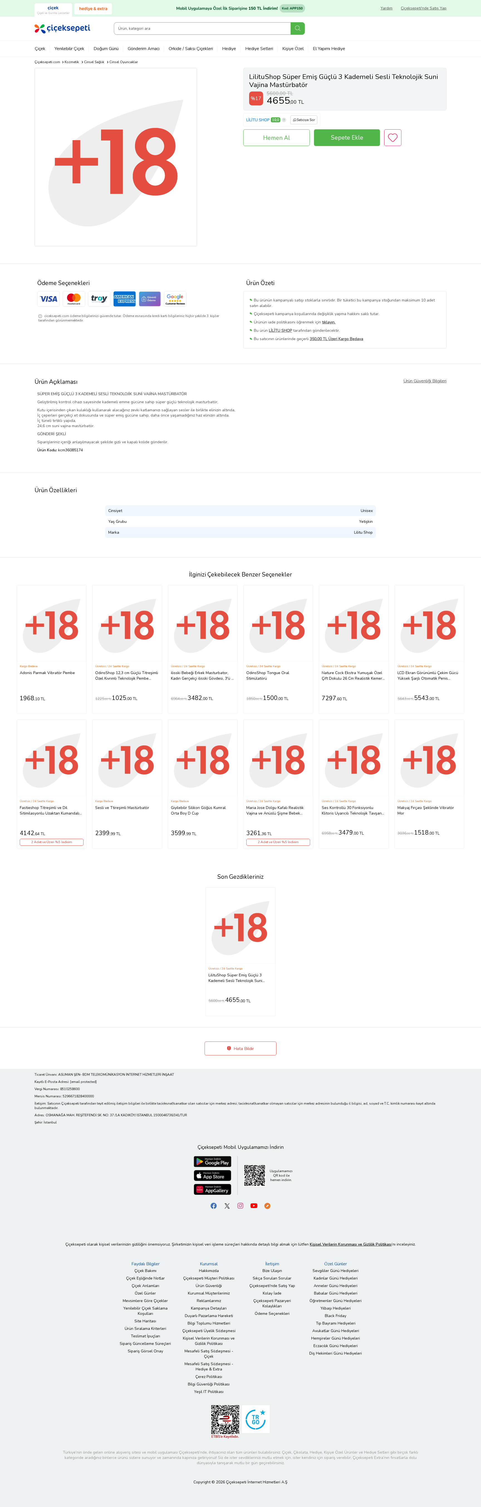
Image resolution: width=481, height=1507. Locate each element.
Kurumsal (209, 1264)
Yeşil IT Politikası (209, 1391)
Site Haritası (145, 1321)
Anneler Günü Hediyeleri (335, 1285)
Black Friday (335, 1315)
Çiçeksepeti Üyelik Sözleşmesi (208, 1330)
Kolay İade (272, 1293)
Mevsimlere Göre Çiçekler (145, 1300)
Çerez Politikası (208, 1376)
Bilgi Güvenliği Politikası (209, 1384)
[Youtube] (254, 1205)
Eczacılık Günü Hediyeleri (335, 1345)
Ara (298, 28)
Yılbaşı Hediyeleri (335, 1308)
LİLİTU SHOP (257, 120)
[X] (227, 1205)
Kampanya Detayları (209, 1308)
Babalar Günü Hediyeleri (335, 1293)
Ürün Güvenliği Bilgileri (424, 381)
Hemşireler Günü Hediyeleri (335, 1338)
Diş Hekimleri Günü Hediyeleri (335, 1353)
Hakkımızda (209, 1270)
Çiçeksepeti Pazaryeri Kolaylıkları (272, 1303)
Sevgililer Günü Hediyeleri (336, 1270)
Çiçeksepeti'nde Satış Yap (423, 8)
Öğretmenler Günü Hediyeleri (336, 1300)
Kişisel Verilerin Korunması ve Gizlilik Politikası (209, 1341)
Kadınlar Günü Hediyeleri (336, 1278)
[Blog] (267, 1205)
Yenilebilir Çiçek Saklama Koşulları (145, 1311)
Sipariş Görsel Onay (145, 1351)
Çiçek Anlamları (145, 1285)
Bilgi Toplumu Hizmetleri (209, 1323)
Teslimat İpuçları (145, 1336)
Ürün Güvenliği (209, 1285)
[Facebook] (214, 1205)
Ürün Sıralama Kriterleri (145, 1328)
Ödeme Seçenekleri (272, 1313)
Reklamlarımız (209, 1300)
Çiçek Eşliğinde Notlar (145, 1278)
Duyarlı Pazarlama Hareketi (209, 1315)
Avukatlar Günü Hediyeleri (335, 1330)
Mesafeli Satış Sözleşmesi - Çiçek (209, 1353)
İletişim (272, 1264)
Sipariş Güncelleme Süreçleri (145, 1343)
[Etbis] (225, 1421)
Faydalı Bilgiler (145, 1264)
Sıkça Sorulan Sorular (272, 1278)
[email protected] (83, 1082)
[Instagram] (240, 1205)
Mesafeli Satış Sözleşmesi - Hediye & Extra (209, 1366)
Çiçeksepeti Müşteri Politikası (208, 1278)
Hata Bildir (243, 1049)
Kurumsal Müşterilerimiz (209, 1293)
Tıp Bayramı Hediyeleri (335, 1323)
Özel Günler (145, 1293)
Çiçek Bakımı (145, 1270)
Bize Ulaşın (272, 1270)
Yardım (386, 8)
